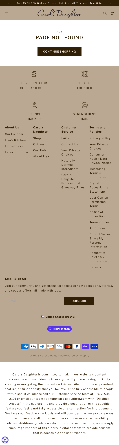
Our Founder (14, 134)
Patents (95, 267)
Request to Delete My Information (98, 257)
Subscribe (79, 301)
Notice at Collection (97, 214)
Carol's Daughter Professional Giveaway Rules (73, 181)
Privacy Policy (100, 138)
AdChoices (98, 228)
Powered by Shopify (76, 355)
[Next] (110, 3)
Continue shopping (59, 51)
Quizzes (39, 144)
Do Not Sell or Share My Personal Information (100, 240)
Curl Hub (39, 150)
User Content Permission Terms (100, 202)
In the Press (14, 146)
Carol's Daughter (51, 355)
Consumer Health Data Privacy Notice (101, 158)
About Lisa (41, 156)
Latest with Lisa (17, 152)
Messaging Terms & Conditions (98, 173)
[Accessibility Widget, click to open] (5, 439)
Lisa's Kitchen (15, 140)
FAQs (65, 138)
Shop (37, 138)
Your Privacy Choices (70, 152)
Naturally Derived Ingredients (70, 164)
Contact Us (69, 144)
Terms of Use (99, 222)
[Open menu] (7, 13)
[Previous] (8, 3)
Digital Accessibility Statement (99, 187)
